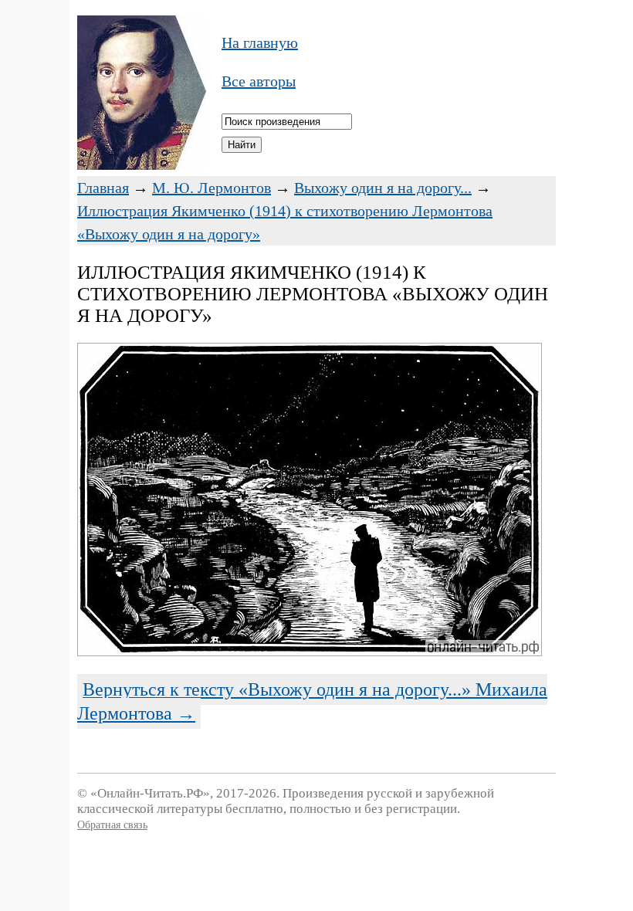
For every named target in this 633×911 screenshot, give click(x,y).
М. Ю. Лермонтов (211, 187)
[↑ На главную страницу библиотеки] (141, 164)
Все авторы (259, 81)
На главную (260, 42)
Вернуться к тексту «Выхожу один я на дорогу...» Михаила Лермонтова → (312, 701)
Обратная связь (112, 825)
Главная (103, 187)
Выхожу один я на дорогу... (383, 187)
